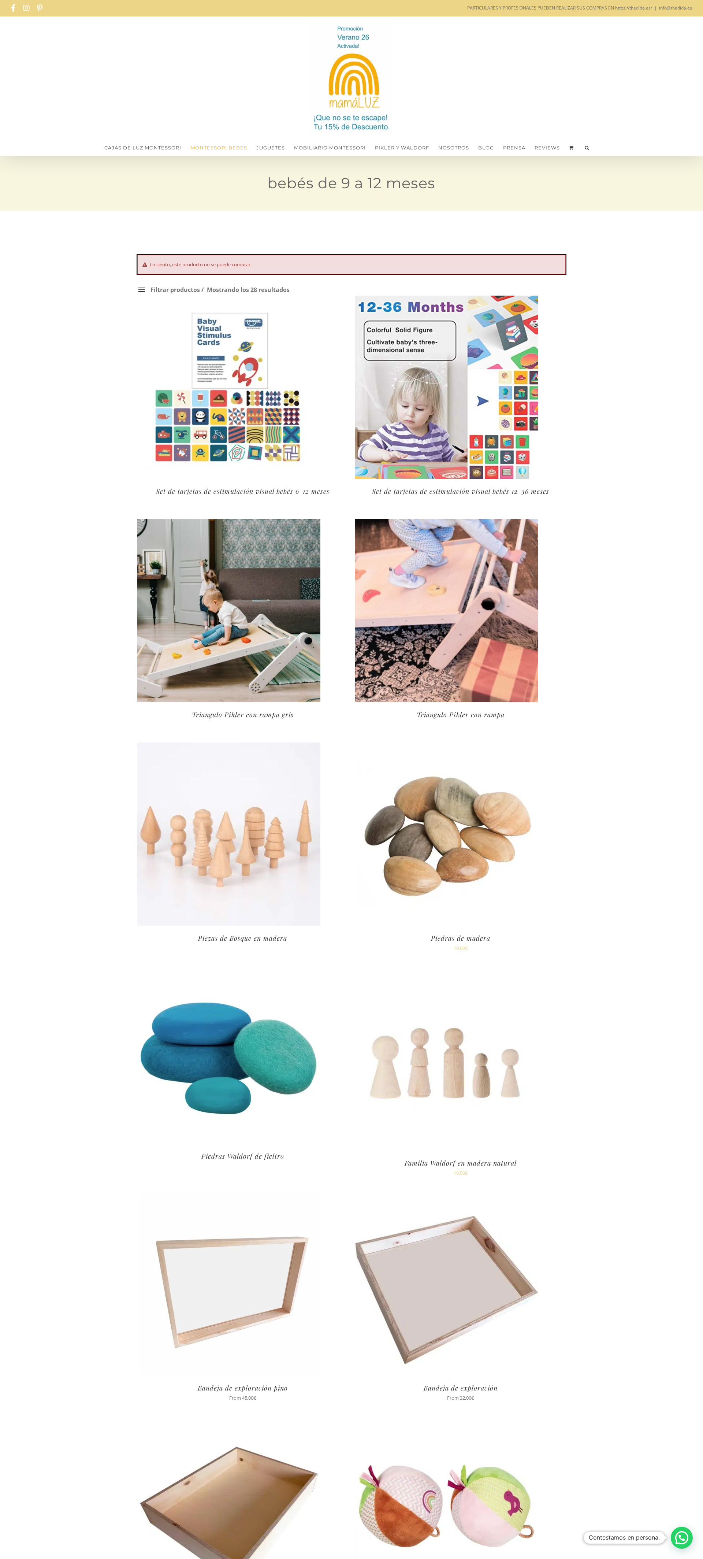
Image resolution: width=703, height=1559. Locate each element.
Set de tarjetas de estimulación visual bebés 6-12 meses (243, 491)
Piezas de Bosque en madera (242, 938)
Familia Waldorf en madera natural (461, 1163)
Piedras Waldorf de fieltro (242, 1156)
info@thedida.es (675, 8)
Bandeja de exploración (461, 1388)
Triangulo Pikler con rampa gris (243, 714)
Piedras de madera (460, 938)
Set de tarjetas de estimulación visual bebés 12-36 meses (460, 491)
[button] (587, 147)
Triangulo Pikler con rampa (461, 714)
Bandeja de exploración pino (243, 1388)
